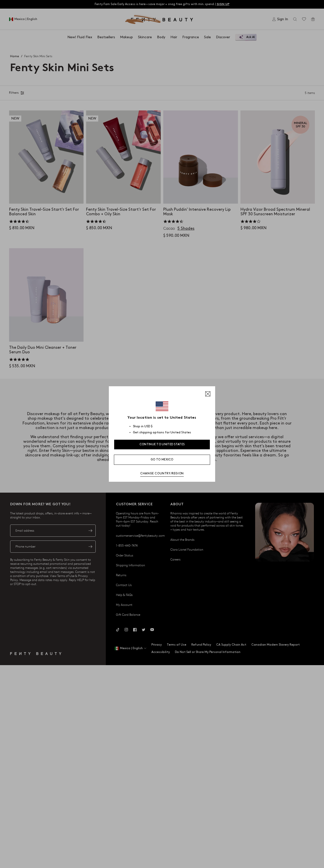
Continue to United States (162, 444)
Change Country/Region (162, 473)
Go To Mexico (162, 459)
